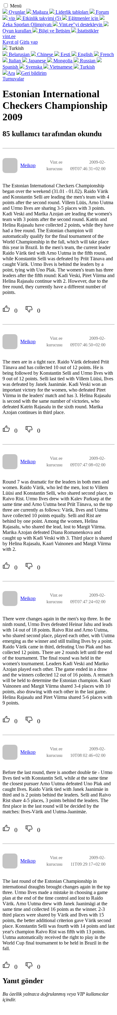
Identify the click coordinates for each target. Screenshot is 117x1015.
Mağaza (40, 12)
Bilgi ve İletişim (54, 30)
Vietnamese (61, 67)
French (106, 54)
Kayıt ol (10, 42)
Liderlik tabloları (72, 12)
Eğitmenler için (83, 18)
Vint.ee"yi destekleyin (81, 24)
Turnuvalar (13, 78)
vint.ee (9, 36)
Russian (88, 60)
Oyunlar (16, 12)
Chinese (45, 54)
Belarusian (19, 54)
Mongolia (63, 60)
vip (11, 18)
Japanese (37, 60)
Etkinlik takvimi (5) (41, 18)
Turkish (87, 67)
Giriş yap (29, 42)
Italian (14, 60)
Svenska (33, 67)
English (85, 54)
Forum (102, 12)
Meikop (28, 165)
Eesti (65, 54)
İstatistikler (87, 30)
